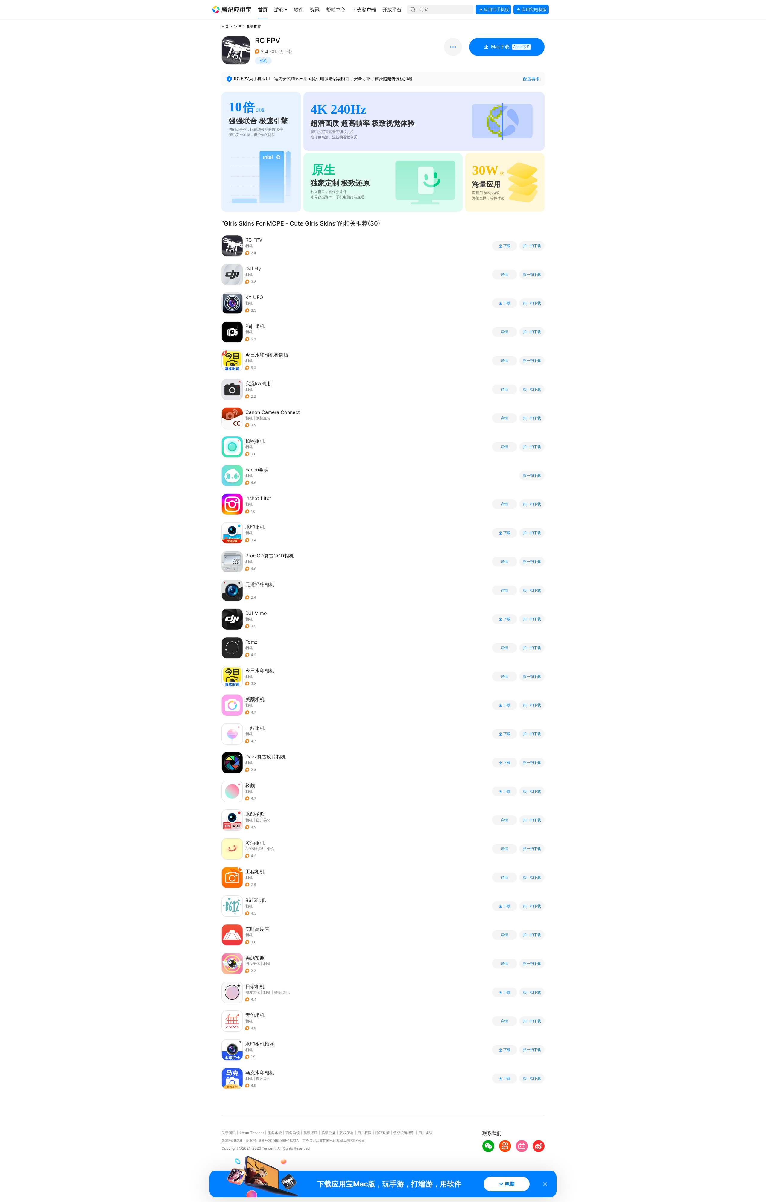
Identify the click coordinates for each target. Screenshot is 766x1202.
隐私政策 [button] (382, 1133)
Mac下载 (510, 46)
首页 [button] (225, 26)
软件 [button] (237, 26)
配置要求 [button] (531, 78)
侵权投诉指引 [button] (404, 1133)
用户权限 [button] (364, 1133)
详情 (504, 274)
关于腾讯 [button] (228, 1133)
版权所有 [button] (346, 1133)
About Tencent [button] (251, 1133)
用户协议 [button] (425, 1133)
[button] (231, 9)
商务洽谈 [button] (292, 1133)
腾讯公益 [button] (328, 1133)
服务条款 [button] (275, 1133)
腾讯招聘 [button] (310, 1133)
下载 (506, 246)
